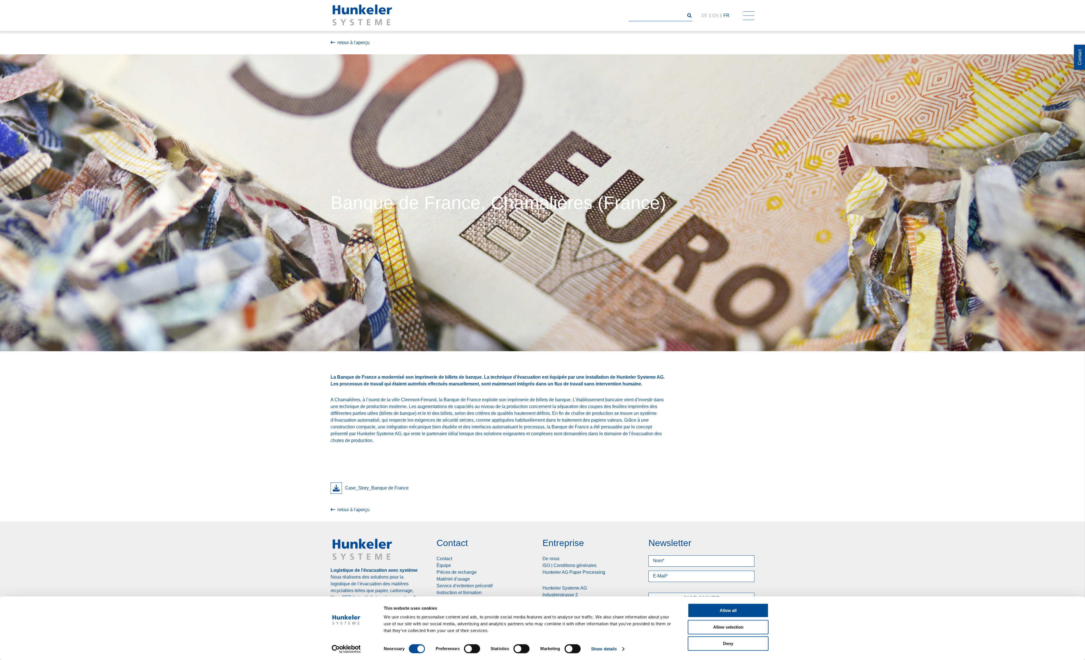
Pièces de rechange (457, 572)
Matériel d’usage (453, 579)
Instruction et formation (459, 592)
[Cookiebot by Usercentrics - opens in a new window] (346, 649)
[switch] (472, 648)
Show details (604, 648)
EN (715, 15)
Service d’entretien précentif (464, 585)
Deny (728, 643)
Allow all (728, 610)
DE (704, 15)
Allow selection (728, 627)
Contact (444, 558)
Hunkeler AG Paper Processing (573, 572)
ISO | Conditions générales (569, 565)
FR (726, 15)
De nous (550, 558)
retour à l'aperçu (353, 42)
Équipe (444, 565)
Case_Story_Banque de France (377, 488)
